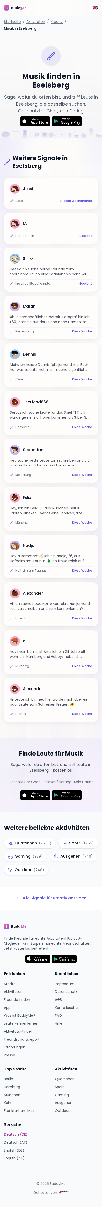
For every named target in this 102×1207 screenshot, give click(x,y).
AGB (58, 999)
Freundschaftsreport (22, 1039)
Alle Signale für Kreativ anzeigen (54, 898)
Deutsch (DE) (15, 1134)
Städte (10, 983)
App (7, 1007)
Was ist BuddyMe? (19, 1015)
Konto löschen (67, 1007)
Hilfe (58, 1023)
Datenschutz (66, 991)
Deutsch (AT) (15, 1142)
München (12, 1094)
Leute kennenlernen (21, 1023)
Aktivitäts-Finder (18, 1031)
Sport (59, 1086)
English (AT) (14, 1158)
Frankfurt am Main (20, 1110)
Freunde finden (17, 999)
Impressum (65, 983)
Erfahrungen (14, 1047)
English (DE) (14, 1150)
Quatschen (65, 1078)
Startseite (12, 21)
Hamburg (12, 1086)
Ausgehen (63, 1102)
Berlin (8, 1078)
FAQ (58, 1015)
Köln (7, 1102)
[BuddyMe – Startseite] (19, 8)
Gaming (62, 1094)
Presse (9, 1055)
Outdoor (62, 1110)
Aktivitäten (35, 21)
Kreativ (57, 21)
